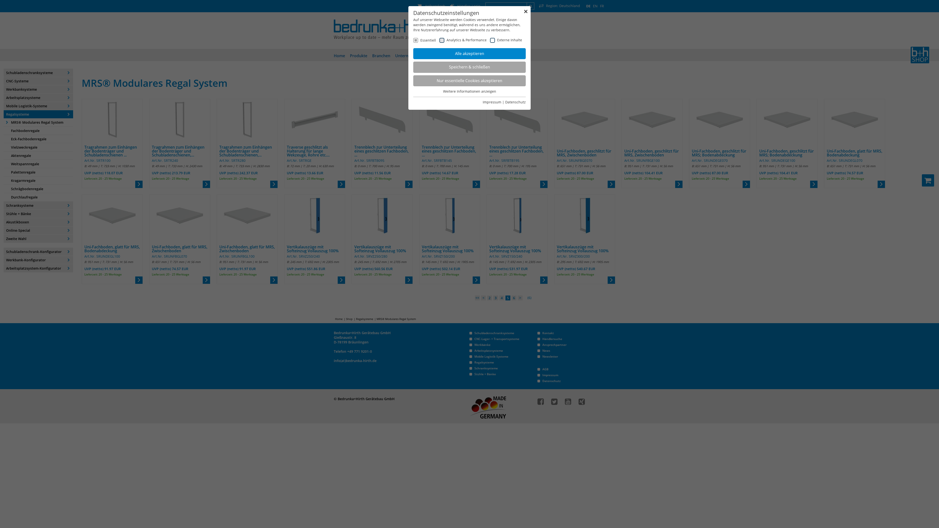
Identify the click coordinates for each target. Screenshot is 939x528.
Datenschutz (515, 102)
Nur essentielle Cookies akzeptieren (469, 80)
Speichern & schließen (469, 67)
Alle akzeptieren (469, 53)
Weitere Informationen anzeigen (469, 91)
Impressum (492, 102)
